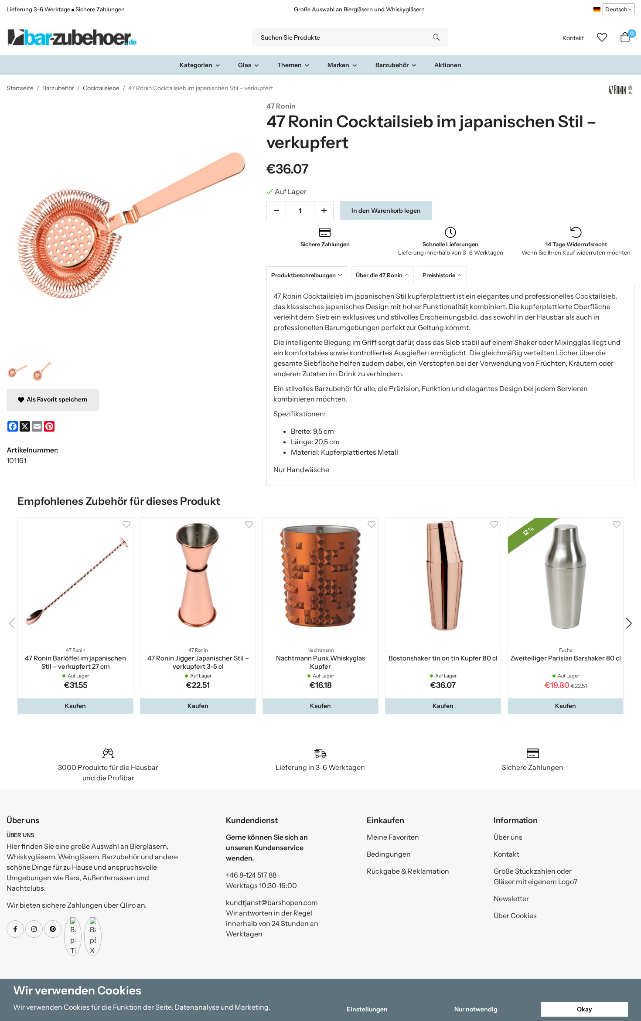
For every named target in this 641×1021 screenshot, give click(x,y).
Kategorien (196, 65)
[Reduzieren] (276, 210)
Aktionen (447, 65)
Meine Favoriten (393, 837)
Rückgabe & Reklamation (408, 871)
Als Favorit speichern (56, 399)
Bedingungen (389, 854)
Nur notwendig (476, 1009)
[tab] (308, 275)
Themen (289, 65)
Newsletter (511, 898)
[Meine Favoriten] (602, 37)
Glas (244, 65)
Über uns (508, 837)
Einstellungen (367, 1009)
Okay (584, 1009)
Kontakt (573, 37)
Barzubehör (392, 65)
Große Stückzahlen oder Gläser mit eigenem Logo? (535, 876)
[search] (436, 37)
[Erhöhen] (324, 210)
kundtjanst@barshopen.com (272, 902)
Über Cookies (515, 915)
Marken (338, 65)
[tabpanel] (450, 385)
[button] (75, 705)
